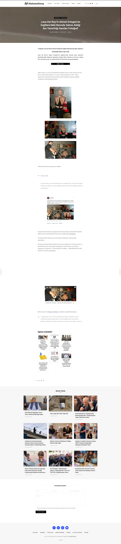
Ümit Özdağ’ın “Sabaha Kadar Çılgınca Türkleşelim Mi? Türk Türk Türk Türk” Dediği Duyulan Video (60, 470)
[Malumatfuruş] (34, 3)
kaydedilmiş (72, 234)
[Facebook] (37, 381)
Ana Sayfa (35, 532)
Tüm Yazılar (50, 532)
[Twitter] (39, 381)
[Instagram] (62, 527)
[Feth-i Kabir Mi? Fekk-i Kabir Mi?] (60, 403)
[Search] (96, 3)
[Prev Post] (1, 272)
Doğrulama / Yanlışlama (60, 17)
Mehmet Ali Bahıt (53, 312)
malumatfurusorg (54, 32)
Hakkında (42, 532)
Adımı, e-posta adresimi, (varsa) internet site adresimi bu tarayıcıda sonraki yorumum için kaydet (56, 508)
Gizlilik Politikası (77, 532)
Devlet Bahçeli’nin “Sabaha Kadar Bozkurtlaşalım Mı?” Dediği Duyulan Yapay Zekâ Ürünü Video (85, 415)
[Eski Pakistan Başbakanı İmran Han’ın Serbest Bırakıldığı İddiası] (35, 403)
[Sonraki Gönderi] (120, 272)
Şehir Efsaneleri (60, 532)
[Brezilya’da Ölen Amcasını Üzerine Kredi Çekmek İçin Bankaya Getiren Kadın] (85, 458)
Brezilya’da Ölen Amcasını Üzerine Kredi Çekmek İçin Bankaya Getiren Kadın (85, 470)
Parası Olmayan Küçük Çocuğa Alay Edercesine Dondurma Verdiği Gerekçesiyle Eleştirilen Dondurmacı (35, 470)
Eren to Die (44, 175)
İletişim (86, 532)
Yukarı (61, 540)
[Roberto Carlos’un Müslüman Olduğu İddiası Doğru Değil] (60, 431)
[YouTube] (67, 527)
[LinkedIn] (41, 381)
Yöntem (68, 532)
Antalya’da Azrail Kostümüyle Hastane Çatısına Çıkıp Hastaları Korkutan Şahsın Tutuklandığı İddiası (35, 443)
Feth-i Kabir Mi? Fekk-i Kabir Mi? (59, 413)
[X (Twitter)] (58, 527)
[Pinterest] (44, 381)
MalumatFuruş (72, 536)
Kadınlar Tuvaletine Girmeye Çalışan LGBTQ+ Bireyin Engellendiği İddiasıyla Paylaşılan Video (85, 443)
